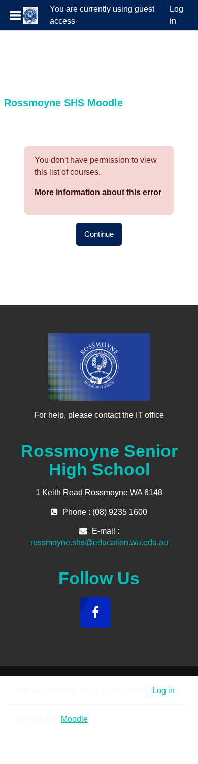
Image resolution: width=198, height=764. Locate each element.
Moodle (74, 719)
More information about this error (98, 192)
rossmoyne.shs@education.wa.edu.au (99, 542)
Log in (176, 15)
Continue (99, 234)
